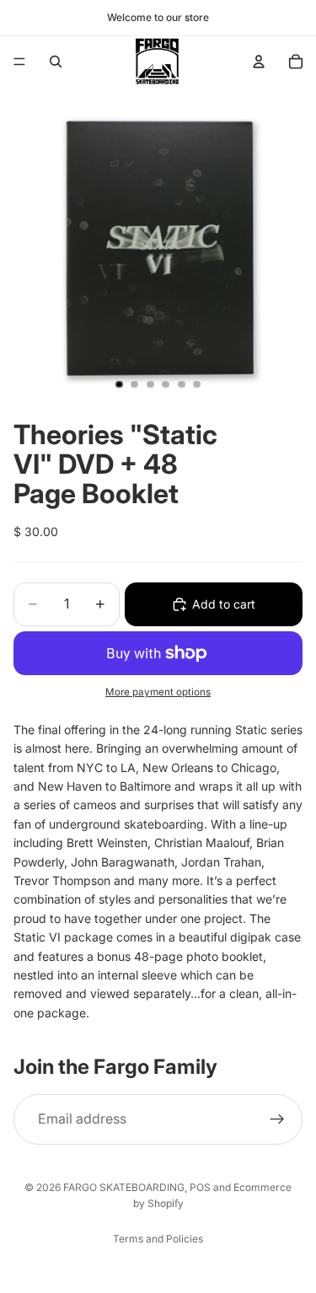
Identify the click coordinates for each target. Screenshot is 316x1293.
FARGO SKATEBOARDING (124, 1187)
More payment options (158, 692)
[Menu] (19, 61)
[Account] (258, 61)
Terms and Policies (158, 1238)
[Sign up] (277, 1119)
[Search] (55, 61)
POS (200, 1187)
